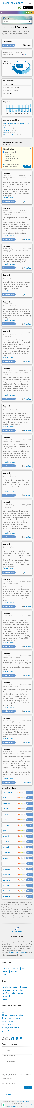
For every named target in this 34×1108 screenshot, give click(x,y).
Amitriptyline (7, 874)
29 (30, 836)
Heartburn (7, 130)
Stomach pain (8, 128)
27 (30, 841)
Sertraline (6, 842)
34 (30, 814)
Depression (14, 971)
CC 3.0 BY (26, 1106)
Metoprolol (6, 836)
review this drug (9, 45)
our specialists (9, 1012)
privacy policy (9, 1021)
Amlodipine (6, 869)
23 (30, 858)
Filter (26, 166)
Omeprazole (6, 891)
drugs (7, 18)
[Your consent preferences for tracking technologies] (3, 1105)
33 (30, 819)
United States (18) (10, 152)
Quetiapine (6, 880)
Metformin (6, 885)
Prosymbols (29, 1105)
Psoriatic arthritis (9, 134)
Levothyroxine (7, 792)
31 (30, 825)
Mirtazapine (6, 847)
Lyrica (4, 831)
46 (30, 798)
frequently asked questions (17, 953)
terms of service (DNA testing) (14, 1015)
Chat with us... (9, 1094)
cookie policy (9, 1024)
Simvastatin (6, 809)
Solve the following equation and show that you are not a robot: (16, 1075)
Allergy (23, 968)
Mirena (5, 820)
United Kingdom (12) (11, 158)
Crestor (5, 864)
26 (30, 852)
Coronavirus (6, 968)
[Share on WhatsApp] (19, 8)
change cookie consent (12, 1028)
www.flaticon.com (12, 1106)
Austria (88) (8, 161)
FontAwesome (13, 1105)
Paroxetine (6, 803)
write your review (9, 201)
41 (30, 809)
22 (30, 863)
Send (27, 1087)
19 (30, 874)
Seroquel (5, 858)
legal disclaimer (9, 1031)
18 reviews (28, 55)
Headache (5, 971)
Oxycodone (6, 853)
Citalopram (6, 798)
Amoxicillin (6, 896)
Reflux (6, 132)
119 (30, 792)
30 (30, 830)
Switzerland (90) (10, 156)
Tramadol (6, 814)
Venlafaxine (6, 825)
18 (30, 891)
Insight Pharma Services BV (23, 1101)
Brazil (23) (8, 154)
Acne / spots (15, 968)
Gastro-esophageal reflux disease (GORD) (17, 123)
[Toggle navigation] (30, 3)
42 (30, 803)
